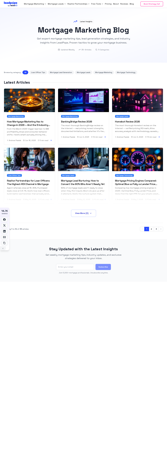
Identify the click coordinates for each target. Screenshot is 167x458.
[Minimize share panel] (3, 248)
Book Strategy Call (152, 4)
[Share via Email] (4, 237)
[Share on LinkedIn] (4, 231)
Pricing (108, 4)
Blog (132, 4)
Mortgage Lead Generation (61, 72)
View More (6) (82, 213)
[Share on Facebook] (4, 219)
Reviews (124, 4)
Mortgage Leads (83, 72)
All (25, 72)
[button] (35, 3)
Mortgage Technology (126, 72)
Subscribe (103, 267)
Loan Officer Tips (38, 72)
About (116, 4)
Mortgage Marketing (103, 72)
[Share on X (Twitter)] (4, 225)
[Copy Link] (4, 243)
